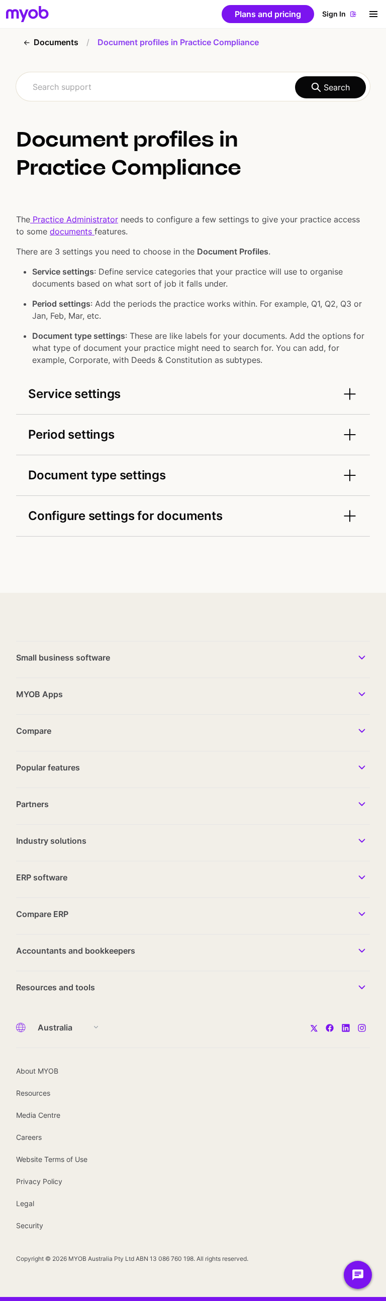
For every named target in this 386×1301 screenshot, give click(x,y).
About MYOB (37, 1071)
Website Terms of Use (51, 1159)
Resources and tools (55, 987)
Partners (32, 804)
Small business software (63, 658)
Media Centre (38, 1115)
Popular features (48, 767)
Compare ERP (42, 914)
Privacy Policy (39, 1181)
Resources (33, 1093)
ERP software (41, 877)
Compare (33, 731)
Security (29, 1225)
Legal (25, 1203)
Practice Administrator (74, 219)
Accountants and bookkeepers (75, 951)
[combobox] (193, 86)
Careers (29, 1137)
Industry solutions (51, 841)
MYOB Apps (39, 694)
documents (72, 231)
